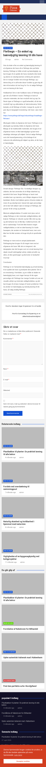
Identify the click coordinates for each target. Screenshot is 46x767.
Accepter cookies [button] (23, 761)
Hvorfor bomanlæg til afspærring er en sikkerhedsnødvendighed (26, 315)
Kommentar (8, 339)
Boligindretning (9, 680)
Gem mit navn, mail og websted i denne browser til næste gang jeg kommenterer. (21, 405)
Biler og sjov (8, 623)
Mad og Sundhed (9, 652)
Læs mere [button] (18, 755)
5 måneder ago (8, 724)
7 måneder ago (10, 492)
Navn (5, 369)
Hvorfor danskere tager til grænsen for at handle (23, 306)
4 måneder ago (10, 457)
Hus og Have (8, 48)
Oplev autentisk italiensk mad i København (22, 657)
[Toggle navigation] (10, 17)
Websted (6, 390)
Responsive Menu (42, 2)
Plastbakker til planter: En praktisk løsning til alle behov (21, 737)
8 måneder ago (10, 527)
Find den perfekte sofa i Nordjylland (20, 686)
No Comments (27, 59)
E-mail (6, 380)
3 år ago (8, 59)
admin (16, 59)
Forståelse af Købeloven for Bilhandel (20, 629)
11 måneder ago (11, 562)
